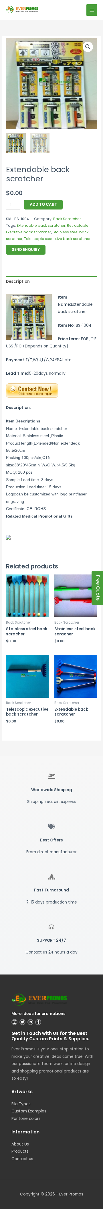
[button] (88, 47)
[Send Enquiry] (32, 390)
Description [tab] (18, 281)
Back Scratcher (67, 218)
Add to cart (43, 204)
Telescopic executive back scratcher (57, 238)
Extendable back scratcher (41, 225)
